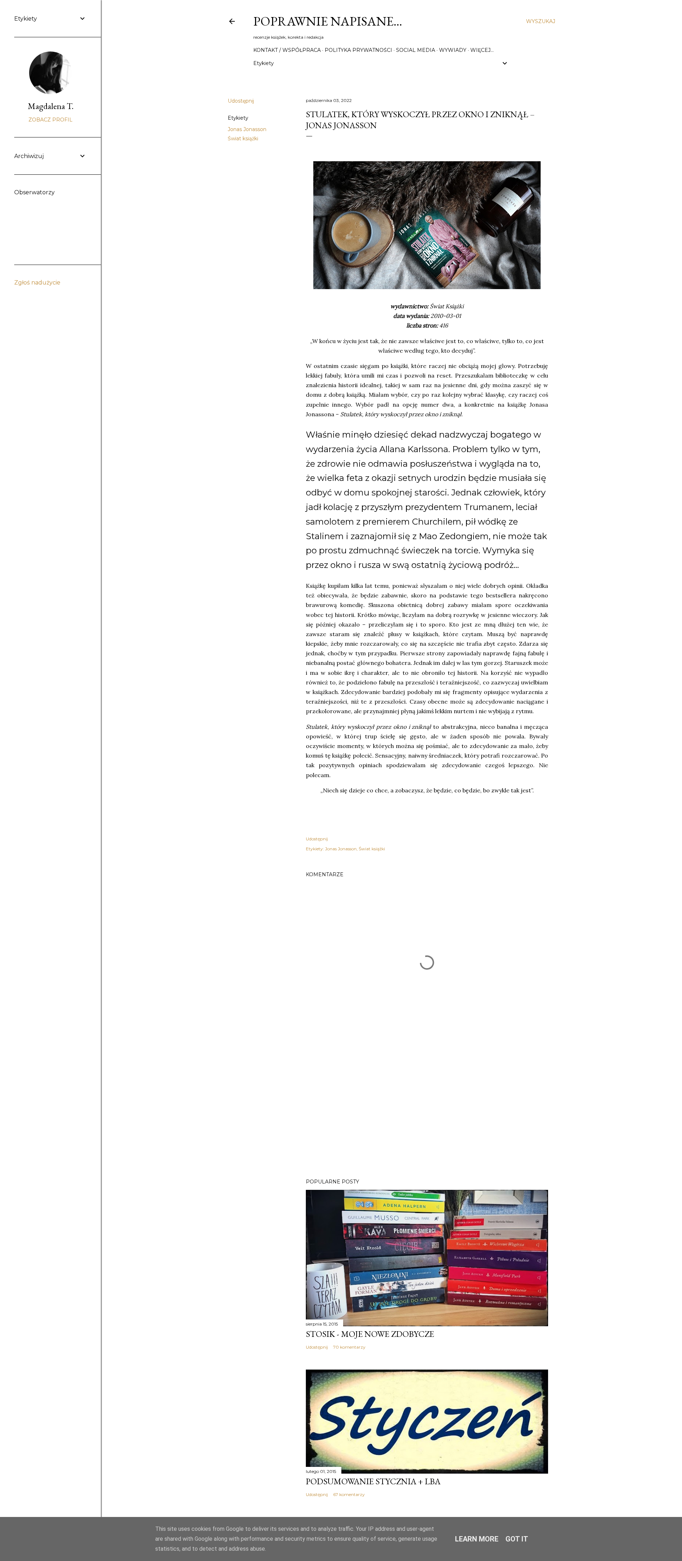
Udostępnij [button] (241, 101)
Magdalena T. (51, 106)
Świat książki (243, 138)
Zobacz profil (50, 119)
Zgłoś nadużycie (37, 282)
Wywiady (452, 50)
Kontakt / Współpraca (287, 50)
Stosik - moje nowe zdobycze (370, 1333)
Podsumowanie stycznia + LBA (373, 1481)
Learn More (476, 1539)
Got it (516, 1539)
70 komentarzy (349, 1347)
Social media (415, 50)
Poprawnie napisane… (327, 21)
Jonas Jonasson (247, 129)
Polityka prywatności (358, 50)
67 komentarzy (349, 1494)
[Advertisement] (427, 1111)
